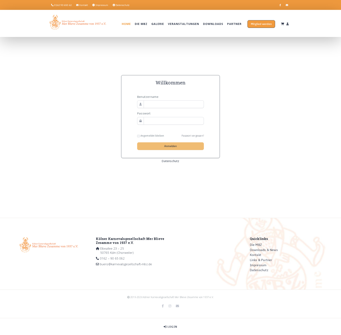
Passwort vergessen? (193, 135)
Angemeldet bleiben (152, 135)
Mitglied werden (261, 24)
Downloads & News (264, 250)
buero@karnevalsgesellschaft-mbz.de (126, 264)
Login (172, 326)
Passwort (144, 113)
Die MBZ (256, 245)
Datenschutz (170, 161)
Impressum (258, 265)
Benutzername (147, 97)
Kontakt (255, 255)
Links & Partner (261, 260)
